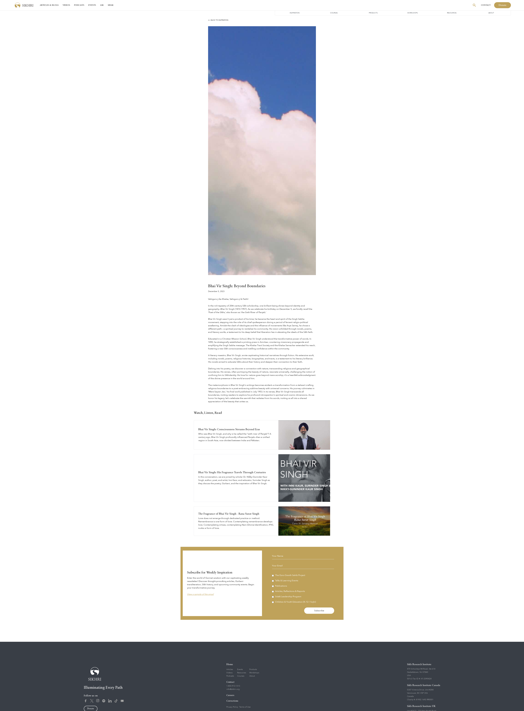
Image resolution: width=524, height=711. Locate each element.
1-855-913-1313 (233, 686)
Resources (452, 13)
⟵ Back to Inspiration (218, 20)
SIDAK (111, 5)
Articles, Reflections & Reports (290, 591)
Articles (229, 669)
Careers (230, 695)
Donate (502, 5)
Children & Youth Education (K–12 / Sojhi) (295, 601)
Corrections (232, 701)
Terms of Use (245, 707)
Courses (334, 13)
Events (92, 5)
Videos (66, 5)
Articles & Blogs (49, 5)
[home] (24, 5)
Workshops (412, 13)
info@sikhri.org (233, 689)
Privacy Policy (232, 707)
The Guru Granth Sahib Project (290, 575)
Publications (281, 585)
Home (229, 664)
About (491, 13)
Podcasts (79, 5)
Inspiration (295, 13)
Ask (102, 5)
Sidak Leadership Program (288, 596)
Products (373, 13)
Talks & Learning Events (286, 580)
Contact (486, 5)
